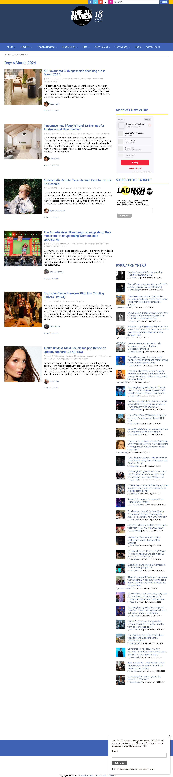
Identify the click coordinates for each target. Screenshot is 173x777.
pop (62, 359)
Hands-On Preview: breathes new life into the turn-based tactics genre (145, 624)
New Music (70, 301)
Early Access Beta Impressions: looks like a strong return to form (145, 665)
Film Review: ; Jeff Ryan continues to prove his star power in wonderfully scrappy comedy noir (147, 488)
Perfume (48, 81)
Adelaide (79, 244)
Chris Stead (134, 278)
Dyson (88, 79)
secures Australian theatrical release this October (143, 540)
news (46, 359)
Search (164, 2)
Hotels (107, 133)
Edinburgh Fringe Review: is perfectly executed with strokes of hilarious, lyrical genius (146, 390)
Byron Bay (86, 133)
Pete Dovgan (135, 290)
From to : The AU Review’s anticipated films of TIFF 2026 (146, 418)
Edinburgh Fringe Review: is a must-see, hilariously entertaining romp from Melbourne (146, 474)
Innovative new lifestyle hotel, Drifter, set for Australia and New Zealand (74, 127)
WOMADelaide (59, 246)
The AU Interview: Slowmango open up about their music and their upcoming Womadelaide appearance (77, 236)
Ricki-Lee (77, 359)
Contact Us (100, 775)
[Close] (170, 736)
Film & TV (25, 47)
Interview (97, 188)
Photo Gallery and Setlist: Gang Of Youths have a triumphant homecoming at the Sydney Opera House (147, 360)
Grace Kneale (135, 531)
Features (63, 79)
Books (138, 47)
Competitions (153, 47)
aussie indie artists (84, 188)
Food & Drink (68, 47)
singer (85, 359)
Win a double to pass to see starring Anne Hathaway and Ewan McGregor (147, 461)
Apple (82, 79)
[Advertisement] (86, 34)
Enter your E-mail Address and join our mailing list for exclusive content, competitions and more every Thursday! (133, 203)
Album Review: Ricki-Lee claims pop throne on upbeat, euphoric (75, 350)
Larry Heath (134, 396)
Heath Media (86, 775)
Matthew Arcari (124, 307)
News (61, 133)
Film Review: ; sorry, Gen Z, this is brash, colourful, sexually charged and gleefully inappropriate (147, 596)
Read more (51, 111)
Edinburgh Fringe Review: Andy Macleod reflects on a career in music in (147, 652)
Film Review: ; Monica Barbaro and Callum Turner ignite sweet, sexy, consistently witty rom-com (147, 514)
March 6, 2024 (52, 79)
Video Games (101, 47)
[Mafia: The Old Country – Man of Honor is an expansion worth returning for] (120, 432)
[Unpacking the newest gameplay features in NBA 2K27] (120, 680)
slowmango (89, 244)
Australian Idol (93, 356)
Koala (102, 79)
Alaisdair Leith (135, 643)
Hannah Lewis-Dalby (126, 588)
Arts (85, 47)
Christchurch (97, 133)
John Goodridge (136, 505)
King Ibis (80, 301)
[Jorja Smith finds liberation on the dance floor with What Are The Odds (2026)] (120, 528)
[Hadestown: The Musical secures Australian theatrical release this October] (120, 540)
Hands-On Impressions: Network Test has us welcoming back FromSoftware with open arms (147, 404)
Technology (121, 47)
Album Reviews (66, 356)
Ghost (103, 356)
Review (68, 359)
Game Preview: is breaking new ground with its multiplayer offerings (144, 346)
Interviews (64, 188)
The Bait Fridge (102, 244)
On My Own (54, 359)
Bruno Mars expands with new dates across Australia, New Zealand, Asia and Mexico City (147, 316)
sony (55, 81)
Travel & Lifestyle (45, 47)
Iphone (95, 79)
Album (83, 356)
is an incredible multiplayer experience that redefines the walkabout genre (145, 638)
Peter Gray (134, 321)
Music (10, 47)
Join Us (111, 775)
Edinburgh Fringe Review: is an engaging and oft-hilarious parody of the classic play (146, 554)
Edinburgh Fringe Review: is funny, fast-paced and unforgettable (147, 610)
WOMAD (48, 246)
